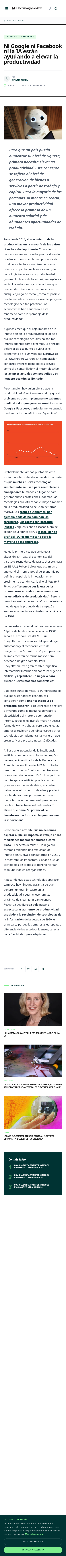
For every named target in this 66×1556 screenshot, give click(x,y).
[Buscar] (56, 8)
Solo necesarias (33, 1541)
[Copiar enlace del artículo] (43, 969)
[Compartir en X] (28, 969)
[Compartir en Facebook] (21, 969)
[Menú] (7, 9)
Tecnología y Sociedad (20, 36)
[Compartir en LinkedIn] (36, 969)
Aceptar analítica (33, 1550)
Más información (34, 1534)
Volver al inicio (15, 21)
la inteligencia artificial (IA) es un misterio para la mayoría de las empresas (30, 537)
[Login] (50, 8)
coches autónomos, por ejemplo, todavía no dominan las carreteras (28, 517)
